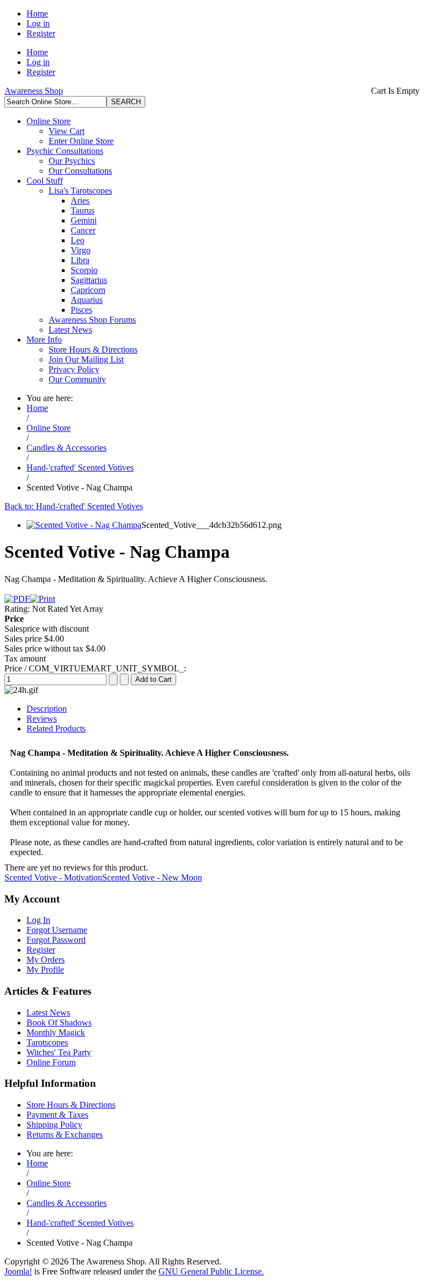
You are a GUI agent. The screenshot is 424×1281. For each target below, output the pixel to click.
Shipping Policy (54, 1124)
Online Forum (51, 1062)
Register (40, 33)
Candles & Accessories (66, 447)
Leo (77, 240)
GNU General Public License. (211, 1271)
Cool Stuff (44, 180)
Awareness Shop (33, 90)
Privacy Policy (74, 369)
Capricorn (88, 290)
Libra (80, 260)
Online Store (48, 121)
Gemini (84, 220)
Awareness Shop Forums (92, 319)
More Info (44, 339)
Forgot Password (56, 939)
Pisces (81, 309)
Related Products (56, 728)
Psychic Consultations (64, 151)
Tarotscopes (47, 1042)
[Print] (42, 599)
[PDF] (17, 599)
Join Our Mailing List (86, 359)
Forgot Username (56, 930)
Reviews (41, 718)
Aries (80, 200)
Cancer (83, 230)
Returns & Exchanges (64, 1134)
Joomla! (18, 1271)
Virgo (81, 250)
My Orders (45, 959)
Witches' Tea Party (58, 1052)
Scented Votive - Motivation (53, 877)
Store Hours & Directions (93, 349)
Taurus (82, 210)
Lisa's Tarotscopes (80, 190)
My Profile (45, 969)
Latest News (70, 329)
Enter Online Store (81, 141)
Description (46, 708)
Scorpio (84, 270)
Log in (38, 23)
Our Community (77, 379)
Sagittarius (89, 280)
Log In (38, 920)
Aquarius (87, 300)
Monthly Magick (55, 1032)
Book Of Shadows (59, 1022)
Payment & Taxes (57, 1114)
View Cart (66, 131)
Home (37, 13)
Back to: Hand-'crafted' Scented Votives (73, 506)
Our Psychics (72, 161)
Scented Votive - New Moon (152, 877)
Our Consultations (80, 170)
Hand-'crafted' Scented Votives (80, 467)
